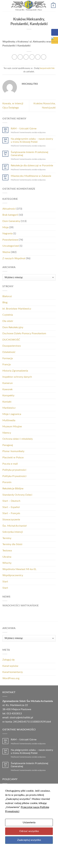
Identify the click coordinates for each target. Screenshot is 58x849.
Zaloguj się (8, 659)
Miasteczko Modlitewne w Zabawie (31, 176)
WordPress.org (10, 678)
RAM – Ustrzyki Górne (23, 128)
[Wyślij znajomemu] (32, 57)
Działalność (8, 352)
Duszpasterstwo (11, 346)
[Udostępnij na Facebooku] (20, 57)
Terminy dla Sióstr (12, 544)
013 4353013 (14, 713)
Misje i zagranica (11, 414)
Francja (6, 364)
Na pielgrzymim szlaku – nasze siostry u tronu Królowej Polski (32, 140)
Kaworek (7, 389)
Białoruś (7, 296)
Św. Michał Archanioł (14, 526)
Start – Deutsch (11, 501)
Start (5, 581)
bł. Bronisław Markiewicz (16, 308)
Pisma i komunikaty (13, 451)
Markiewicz (8, 408)
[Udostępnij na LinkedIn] (43, 57)
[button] (4, 5)
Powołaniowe (10, 239)
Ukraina (6, 557)
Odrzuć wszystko (29, 831)
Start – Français (11, 513)
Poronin (6, 482)
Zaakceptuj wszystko (29, 840)
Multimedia (8, 420)
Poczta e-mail (10, 464)
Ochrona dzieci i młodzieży (17, 439)
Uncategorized (10, 246)
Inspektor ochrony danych (17, 377)
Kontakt (6, 401)
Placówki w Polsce (13, 457)
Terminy (6, 538)
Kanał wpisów (10, 666)
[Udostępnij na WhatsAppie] (14, 57)
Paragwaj (7, 445)
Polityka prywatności (14, 470)
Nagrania (7, 233)
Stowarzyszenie (11, 519)
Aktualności (9, 208)
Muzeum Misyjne (12, 426)
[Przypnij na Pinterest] (37, 57)
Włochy (6, 563)
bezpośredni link (47, 68)
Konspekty (8, 395)
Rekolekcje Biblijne (12, 488)
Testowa (7, 550)
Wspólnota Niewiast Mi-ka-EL (19, 569)
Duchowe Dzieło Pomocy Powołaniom (24, 333)
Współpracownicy (12, 575)
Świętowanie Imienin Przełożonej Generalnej (29, 154)
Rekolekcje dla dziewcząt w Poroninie (32, 165)
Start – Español (11, 507)
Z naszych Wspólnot (13, 258)
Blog (4, 302)
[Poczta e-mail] (54, 40)
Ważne (6, 252)
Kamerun (7, 383)
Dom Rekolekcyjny (12, 327)
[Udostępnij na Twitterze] (26, 57)
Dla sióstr (7, 321)
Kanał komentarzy (12, 672)
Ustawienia (29, 822)
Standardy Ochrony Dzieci (17, 495)
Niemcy (6, 432)
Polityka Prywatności (14, 476)
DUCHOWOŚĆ (11, 339)
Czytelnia (7, 315)
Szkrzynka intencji (12, 532)
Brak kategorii (10, 215)
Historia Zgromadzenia (15, 370)
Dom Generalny (11, 221)
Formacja (7, 358)
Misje (5, 227)
